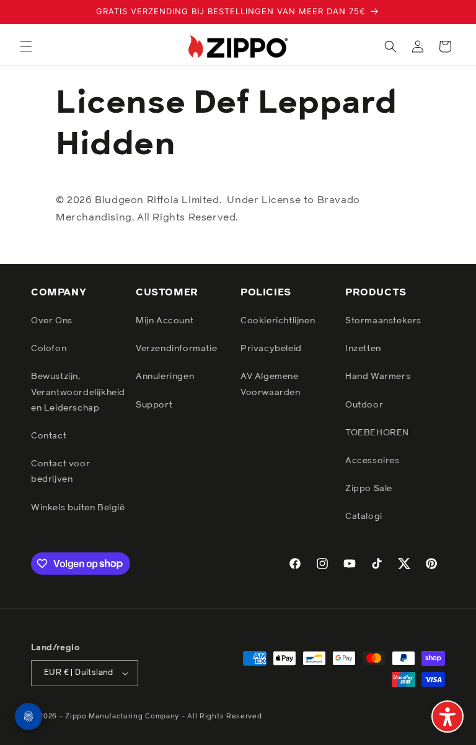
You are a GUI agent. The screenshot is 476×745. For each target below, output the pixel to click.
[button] (26, 46)
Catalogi (363, 516)
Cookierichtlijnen (277, 320)
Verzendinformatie (176, 348)
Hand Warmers (377, 376)
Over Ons (52, 320)
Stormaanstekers (383, 320)
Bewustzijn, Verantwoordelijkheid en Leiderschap (78, 392)
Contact (48, 436)
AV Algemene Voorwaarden (270, 384)
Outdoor (364, 405)
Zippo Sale (368, 488)
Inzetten (363, 348)
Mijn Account (164, 320)
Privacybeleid (271, 348)
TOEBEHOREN (377, 433)
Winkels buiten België (78, 507)
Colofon (48, 348)
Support (154, 405)
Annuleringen (165, 376)
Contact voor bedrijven (60, 472)
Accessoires (372, 460)
